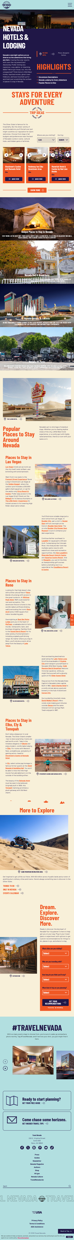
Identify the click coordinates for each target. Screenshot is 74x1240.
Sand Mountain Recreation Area (32, 872)
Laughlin (45, 541)
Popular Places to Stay (47, 83)
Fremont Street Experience (16, 479)
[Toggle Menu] (70, 5)
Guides (37, 1158)
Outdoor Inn (16, 976)
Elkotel (24, 744)
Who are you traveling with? (52, 962)
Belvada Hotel (45, 54)
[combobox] (55, 952)
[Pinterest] (40, 1147)
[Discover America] (37, 1212)
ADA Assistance (37, 1227)
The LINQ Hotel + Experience (16, 501)
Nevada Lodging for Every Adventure (53, 80)
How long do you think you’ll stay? (54, 975)
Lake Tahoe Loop (60, 659)
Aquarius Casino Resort (54, 557)
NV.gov (37, 1173)
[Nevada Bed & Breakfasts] (37, 262)
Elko (9, 748)
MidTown (8, 624)
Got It (69, 1237)
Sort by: (61, 135)
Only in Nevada (9, 889)
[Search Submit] (69, 1186)
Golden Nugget (14, 484)
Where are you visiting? (46, 135)
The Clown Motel (12, 419)
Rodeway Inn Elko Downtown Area (35, 167)
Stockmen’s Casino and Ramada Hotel (13, 167)
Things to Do (8, 886)
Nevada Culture (37, 1177)
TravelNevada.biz (37, 1180)
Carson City (46, 693)
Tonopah (8, 788)
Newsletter (37, 1161)
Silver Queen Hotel (19, 701)
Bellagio (8, 498)
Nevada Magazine (37, 1164)
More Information (23, 1238)
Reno (28, 592)
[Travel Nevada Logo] (6, 5)
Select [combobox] (46, 953)
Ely (8, 763)
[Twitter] (28, 1147)
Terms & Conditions (37, 1224)
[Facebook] (22, 1147)
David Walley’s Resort (50, 700)
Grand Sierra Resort (18, 631)
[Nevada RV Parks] (37, 348)
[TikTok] (52, 1147)
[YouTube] (46, 1147)
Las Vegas (9, 467)
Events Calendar (11, 893)
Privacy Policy (37, 1220)
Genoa (50, 705)
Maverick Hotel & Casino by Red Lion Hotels (59, 169)
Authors (37, 1167)
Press (37, 1155)
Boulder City (46, 521)
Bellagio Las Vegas (51, 499)
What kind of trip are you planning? (54, 988)
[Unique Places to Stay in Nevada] (37, 219)
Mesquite (47, 560)
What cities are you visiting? (52, 948)
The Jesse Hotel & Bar (51, 631)
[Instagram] (34, 1147)
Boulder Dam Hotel (19, 561)
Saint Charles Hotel (59, 686)
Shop (37, 1170)
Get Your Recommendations (53, 1002)
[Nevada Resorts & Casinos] (37, 305)
